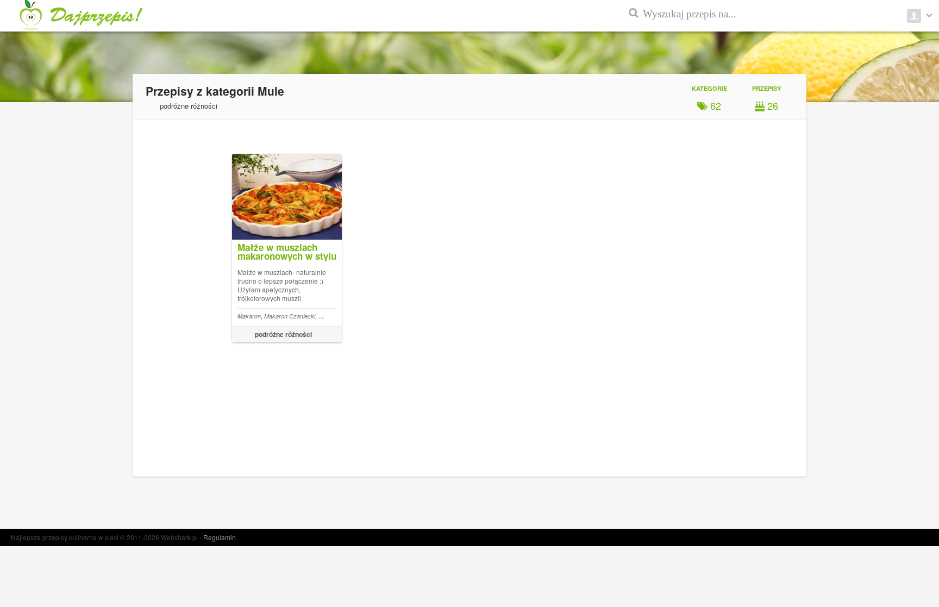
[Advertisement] (890, 261)
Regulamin (219, 537)
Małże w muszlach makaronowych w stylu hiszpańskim (286, 256)
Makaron (249, 316)
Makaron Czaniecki (289, 316)
